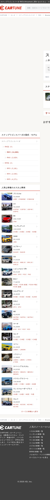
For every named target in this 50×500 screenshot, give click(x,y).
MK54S (16, 374)
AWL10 (22, 262)
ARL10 (15, 262)
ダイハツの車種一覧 (37, 449)
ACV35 (22, 404)
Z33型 (22, 232)
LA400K (23, 349)
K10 (14, 329)
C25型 (28, 339)
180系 (28, 384)
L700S (28, 360)
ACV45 (15, 406)
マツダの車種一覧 (36, 440)
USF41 (15, 211)
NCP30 (16, 317)
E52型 (28, 297)
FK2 (29, 274)
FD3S (15, 284)
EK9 (14, 274)
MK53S (30, 372)
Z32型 (15, 232)
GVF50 (16, 209)
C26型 (35, 339)
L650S (15, 360)
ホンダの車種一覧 (36, 437)
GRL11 (15, 264)
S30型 (34, 232)
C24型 (22, 339)
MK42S (23, 372)
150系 (15, 394)
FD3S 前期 (23, 284)
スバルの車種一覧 (36, 443)
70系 (32, 394)
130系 (15, 384)
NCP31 (23, 317)
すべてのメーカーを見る (38, 457)
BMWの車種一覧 (35, 452)
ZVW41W (30, 199)
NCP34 (30, 317)
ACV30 (15, 404)
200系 (34, 384)
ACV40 (29, 404)
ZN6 (14, 221)
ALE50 (34, 297)
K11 (19, 329)
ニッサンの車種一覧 (37, 434)
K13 (28, 329)
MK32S (16, 372)
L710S (15, 362)
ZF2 (19, 307)
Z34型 (28, 232)
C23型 (15, 339)
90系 (27, 394)
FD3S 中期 (33, 284)
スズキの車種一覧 (36, 446)
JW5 (15, 242)
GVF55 (23, 209)
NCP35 (16, 319)
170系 (21, 384)
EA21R (22, 252)
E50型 (15, 297)
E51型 (22, 297)
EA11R (15, 252)
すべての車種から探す (29, 411)
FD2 (24, 274)
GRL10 (29, 262)
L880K (15, 349)
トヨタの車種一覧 (36, 431)
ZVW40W (22, 199)
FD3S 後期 (17, 287)
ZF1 (14, 307)
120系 (21, 394)
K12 (24, 329)
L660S (22, 360)
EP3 (19, 274)
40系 (15, 199)
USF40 (30, 209)
